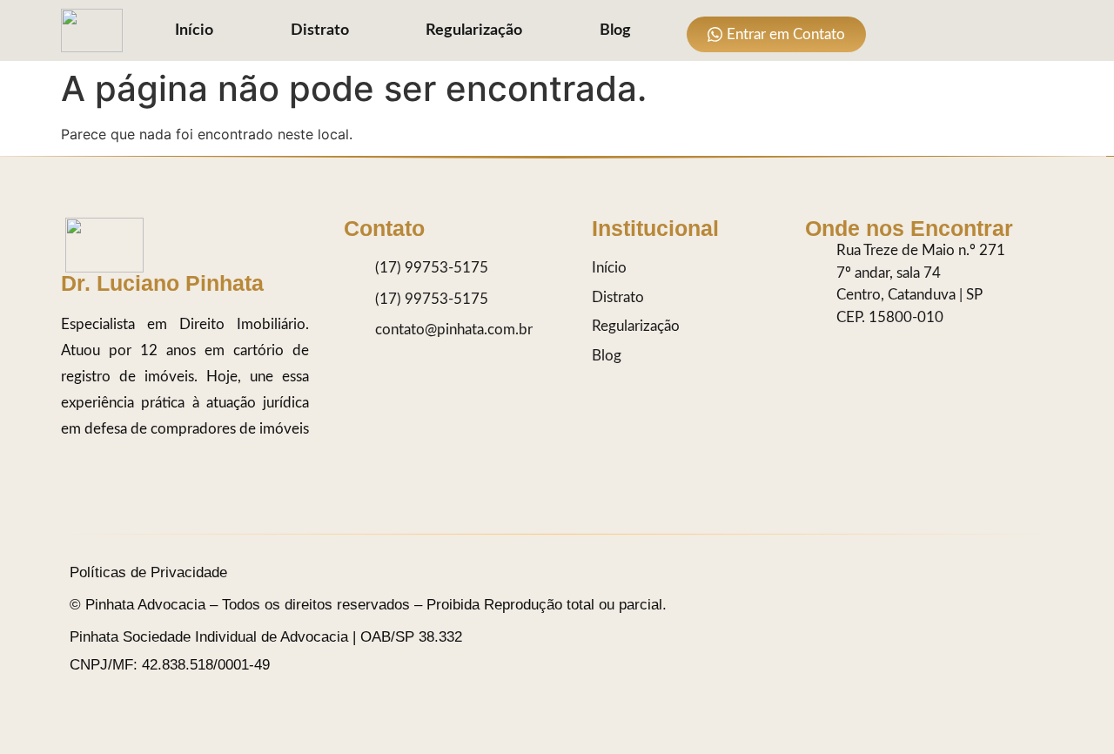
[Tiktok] (933, 31)
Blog (615, 30)
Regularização (474, 30)
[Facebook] (968, 31)
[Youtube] (1003, 31)
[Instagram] (898, 31)
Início (194, 30)
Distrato (320, 30)
